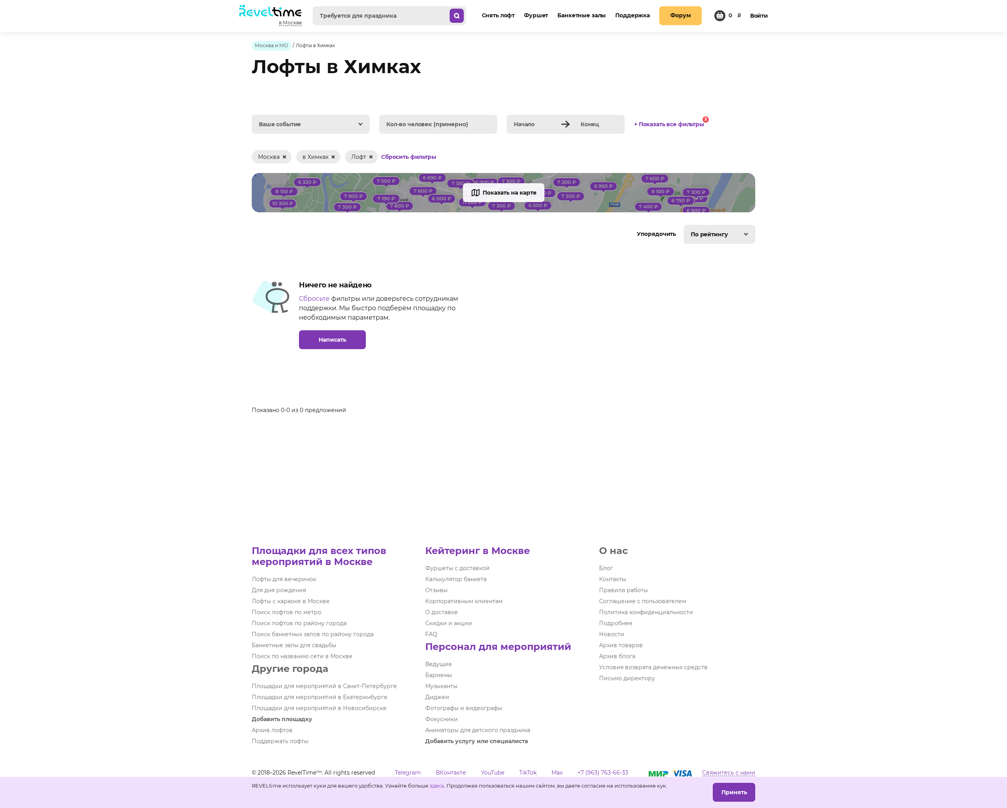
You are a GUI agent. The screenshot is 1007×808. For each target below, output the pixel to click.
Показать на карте (510, 192)
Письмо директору (627, 678)
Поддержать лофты (280, 741)
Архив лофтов (272, 730)
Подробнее (616, 623)
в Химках (315, 156)
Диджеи (437, 697)
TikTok (528, 772)
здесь (437, 785)
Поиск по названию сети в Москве (302, 656)
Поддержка (632, 15)
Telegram (408, 772)
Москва (269, 156)
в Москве (290, 23)
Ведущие (438, 664)
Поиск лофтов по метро (286, 612)
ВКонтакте (451, 772)
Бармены (438, 675)
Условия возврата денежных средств (653, 667)
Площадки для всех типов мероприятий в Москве (319, 556)
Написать (332, 339)
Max (557, 772)
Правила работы (623, 590)
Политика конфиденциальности (646, 612)
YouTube (492, 772)
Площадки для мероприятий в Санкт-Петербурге (324, 686)
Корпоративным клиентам (464, 601)
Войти (759, 15)
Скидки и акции (448, 623)
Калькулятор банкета (456, 579)
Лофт (358, 156)
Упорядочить (657, 233)
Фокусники (441, 719)
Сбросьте (314, 298)
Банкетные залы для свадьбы (294, 645)
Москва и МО (271, 45)
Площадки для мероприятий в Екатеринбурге (319, 697)
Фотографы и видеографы (463, 708)
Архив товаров (621, 645)
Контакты (612, 579)
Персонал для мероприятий (498, 646)
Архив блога (617, 656)
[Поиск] (457, 16)
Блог (606, 568)
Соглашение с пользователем (642, 601)
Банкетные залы (581, 15)
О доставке (441, 612)
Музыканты (441, 686)
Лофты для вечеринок (284, 579)
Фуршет (536, 15)
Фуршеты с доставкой (457, 568)
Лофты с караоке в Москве (291, 601)
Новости (611, 634)
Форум (680, 15)
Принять (734, 792)
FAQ (431, 634)
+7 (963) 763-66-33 (602, 772)
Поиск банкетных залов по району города (313, 634)
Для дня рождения (279, 590)
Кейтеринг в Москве (477, 550)
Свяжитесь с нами (728, 772)
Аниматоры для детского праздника (477, 730)
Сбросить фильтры (408, 157)
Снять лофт (498, 15)
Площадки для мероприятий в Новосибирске (319, 708)
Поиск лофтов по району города (299, 623)
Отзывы (436, 590)
